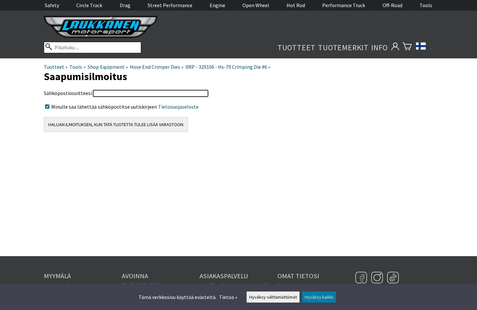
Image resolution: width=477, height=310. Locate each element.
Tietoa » (228, 297)
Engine (217, 5)
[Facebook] (362, 278)
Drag (125, 5)
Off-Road (392, 5)
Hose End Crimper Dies (156, 67)
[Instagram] (378, 278)
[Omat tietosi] (395, 47)
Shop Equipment (108, 67)
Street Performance (170, 5)
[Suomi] (423, 47)
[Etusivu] (100, 36)
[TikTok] (393, 278)
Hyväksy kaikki (319, 297)
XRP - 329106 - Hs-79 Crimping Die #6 (228, 67)
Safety (52, 5)
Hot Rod (296, 5)
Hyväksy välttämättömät (273, 297)
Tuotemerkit (343, 47)
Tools (426, 5)
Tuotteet (296, 47)
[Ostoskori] (407, 47)
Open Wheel (255, 5)
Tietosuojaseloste (178, 106)
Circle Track (89, 5)
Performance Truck (343, 5)
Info (379, 47)
